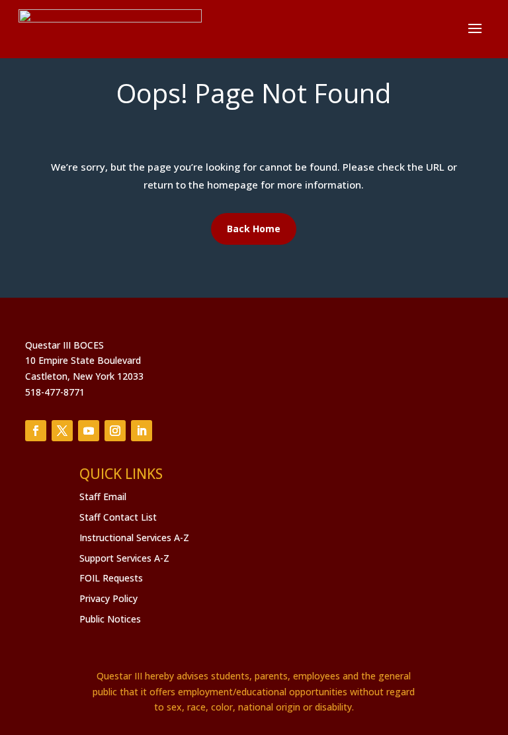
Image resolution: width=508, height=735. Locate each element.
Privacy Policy (108, 598)
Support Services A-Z (124, 558)
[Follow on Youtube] (88, 430)
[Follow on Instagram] (115, 430)
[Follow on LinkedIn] (141, 430)
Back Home (253, 228)
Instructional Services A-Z (134, 537)
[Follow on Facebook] (35, 430)
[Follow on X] (62, 430)
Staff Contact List (118, 517)
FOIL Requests (111, 578)
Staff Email (102, 496)
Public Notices (110, 619)
